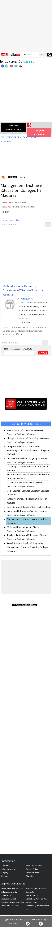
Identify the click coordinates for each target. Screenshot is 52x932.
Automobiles (31, 902)
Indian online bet (8, 898)
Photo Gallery (32, 895)
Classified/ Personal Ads (36, 898)
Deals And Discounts (10, 905)
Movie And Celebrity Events (13, 902)
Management (7, 141)
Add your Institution (39, 132)
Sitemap (5, 876)
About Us (5, 865)
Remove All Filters (11, 219)
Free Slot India (32, 872)
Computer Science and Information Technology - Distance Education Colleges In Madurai (28, 450)
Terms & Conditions (34, 865)
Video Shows (6, 895)
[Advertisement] (26, 26)
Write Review (26, 298)
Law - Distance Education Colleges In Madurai (28, 506)
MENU (6, 212)
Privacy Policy (32, 869)
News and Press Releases (12, 888)
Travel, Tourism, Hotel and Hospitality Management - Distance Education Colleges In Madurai (27, 547)
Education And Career (10, 892)
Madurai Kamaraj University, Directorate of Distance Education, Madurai (23, 290)
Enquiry (4, 872)
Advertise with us (8, 869)
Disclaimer (30, 876)
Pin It (22, 177)
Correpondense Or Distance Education (20, 137)
